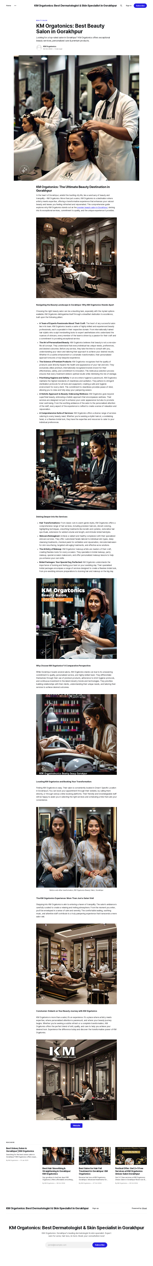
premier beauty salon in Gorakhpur (92, 207)
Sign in (128, 5)
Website (76, 1125)
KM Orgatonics (49, 46)
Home (8, 5)
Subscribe (140, 6)
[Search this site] (121, 5)
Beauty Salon (41, 20)
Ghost (144, 1208)
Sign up (95, 1208)
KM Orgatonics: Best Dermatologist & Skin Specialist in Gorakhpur (75, 5)
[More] (15, 5)
